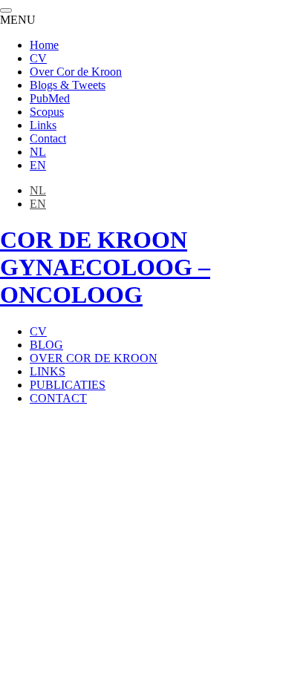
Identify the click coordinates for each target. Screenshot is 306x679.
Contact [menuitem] (48, 138)
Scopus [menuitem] (47, 111)
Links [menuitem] (43, 125)
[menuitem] (38, 151)
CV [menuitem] (38, 58)
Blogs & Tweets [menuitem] (67, 85)
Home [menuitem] (44, 45)
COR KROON (105, 267)
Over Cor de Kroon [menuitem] (76, 71)
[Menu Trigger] (6, 10)
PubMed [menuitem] (50, 98)
